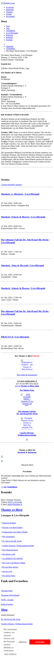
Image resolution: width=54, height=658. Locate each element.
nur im (27, 386)
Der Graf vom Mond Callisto (13, 563)
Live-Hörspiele (12, 33)
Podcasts (9, 35)
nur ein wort (7, 571)
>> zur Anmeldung (9, 487)
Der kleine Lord (8, 554)
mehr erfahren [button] (10, 654)
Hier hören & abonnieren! (27, 375)
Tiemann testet (6, 591)
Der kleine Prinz (8, 576)
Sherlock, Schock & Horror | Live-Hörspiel (23, 217)
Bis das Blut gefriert (10, 567)
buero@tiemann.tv (15, 504)
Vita (7, 28)
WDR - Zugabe (7, 600)
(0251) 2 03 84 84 (15, 502)
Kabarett (9, 37)
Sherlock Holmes (9, 523)
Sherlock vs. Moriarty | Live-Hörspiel (20, 194)
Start (8, 26)
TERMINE (10, 31)
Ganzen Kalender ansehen (11, 185)
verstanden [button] (40, 642)
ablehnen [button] (23, 642)
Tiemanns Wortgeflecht (10, 595)
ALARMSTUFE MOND (12, 558)
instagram (32, 452)
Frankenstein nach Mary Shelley (15, 532)
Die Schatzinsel (8, 537)
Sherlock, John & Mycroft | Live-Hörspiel (22, 265)
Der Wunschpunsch (10, 550)
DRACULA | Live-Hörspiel (15, 337)
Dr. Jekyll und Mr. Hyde (12, 541)
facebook (21, 452)
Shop (4, 609)
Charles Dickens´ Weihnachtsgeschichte (18, 546)
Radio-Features (7, 604)
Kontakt (9, 40)
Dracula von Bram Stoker (12, 527)
